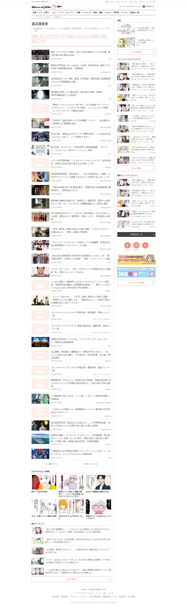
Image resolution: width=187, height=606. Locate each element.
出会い (96, 36)
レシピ (118, 1)
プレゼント (142, 1)
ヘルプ (110, 593)
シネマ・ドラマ (59, 36)
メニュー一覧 (151, 1)
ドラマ (47, 36)
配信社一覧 (134, 12)
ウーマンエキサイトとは (83, 593)
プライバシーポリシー (79, 597)
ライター (124, 12)
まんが (131, 1)
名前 (104, 36)
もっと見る (71, 579)
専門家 (116, 12)
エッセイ (108, 12)
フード (61, 12)
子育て (107, 1)
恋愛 (78, 12)
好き (34, 41)
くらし (112, 1)
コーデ (42, 41)
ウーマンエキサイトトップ (130, 6)
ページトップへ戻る (136, 283)
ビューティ (124, 1)
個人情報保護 (95, 597)
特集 (95, 12)
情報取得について (110, 597)
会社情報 (55, 597)
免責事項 (122, 597)
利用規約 (64, 597)
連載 (101, 12)
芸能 (34, 36)
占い (136, 1)
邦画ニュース (74, 36)
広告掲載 (131, 597)
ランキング (86, 12)
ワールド (86, 36)
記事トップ (37, 12)
